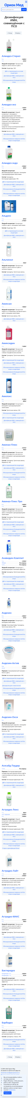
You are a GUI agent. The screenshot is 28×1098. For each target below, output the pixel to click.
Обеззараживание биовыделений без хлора (14, 81)
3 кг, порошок (6, 814)
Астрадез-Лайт (10, 870)
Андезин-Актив (10, 663)
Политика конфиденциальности (10, 1073)
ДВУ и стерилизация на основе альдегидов (14, 72)
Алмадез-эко (9, 104)
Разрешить (7, 1093)
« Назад (10, 33)
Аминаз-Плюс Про (12, 501)
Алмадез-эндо (10, 163)
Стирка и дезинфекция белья (10, 848)
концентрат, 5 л (6, 973)
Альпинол (7, 259)
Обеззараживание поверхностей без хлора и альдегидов (14, 139)
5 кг (3, 666)
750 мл (4, 563)
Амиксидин (8, 343)
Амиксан (7, 303)
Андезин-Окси (10, 717)
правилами (12, 1090)
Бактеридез (8, 970)
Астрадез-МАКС (10, 916)
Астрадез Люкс (10, 809)
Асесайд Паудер (11, 765)
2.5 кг (3, 668)
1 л (2, 61)
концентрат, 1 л (6, 975)
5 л (2, 59)
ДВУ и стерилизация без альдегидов (13, 182)
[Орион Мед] (14, 5)
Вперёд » (18, 33)
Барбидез (7, 1022)
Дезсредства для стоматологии (11, 685)
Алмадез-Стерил (11, 56)
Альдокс (6, 215)
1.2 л (3, 565)
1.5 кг (3, 769)
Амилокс (7, 396)
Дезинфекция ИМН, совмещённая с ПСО (14, 76)
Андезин (6, 612)
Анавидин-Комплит (13, 558)
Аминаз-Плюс (9, 444)
